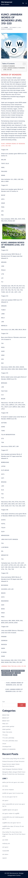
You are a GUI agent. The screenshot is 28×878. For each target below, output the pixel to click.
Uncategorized (6, 746)
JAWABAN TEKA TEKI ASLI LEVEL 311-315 (13, 666)
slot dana (5, 786)
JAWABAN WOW (5, 670)
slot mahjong (16, 817)
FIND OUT (5, 723)
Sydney (18, 875)
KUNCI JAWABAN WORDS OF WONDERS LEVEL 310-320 (14, 68)
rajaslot (9, 810)
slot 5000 (5, 840)
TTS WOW (17, 672)
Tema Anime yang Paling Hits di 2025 (13, 758)
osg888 (17, 813)
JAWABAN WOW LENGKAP (18, 670)
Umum (4, 743)
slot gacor (14, 782)
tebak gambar (6, 729)
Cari (3, 701)
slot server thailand (8, 789)
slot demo (5, 854)
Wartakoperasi (6, 2)
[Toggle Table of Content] (23, 63)
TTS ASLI (5, 735)
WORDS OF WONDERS (7, 29)
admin (6, 27)
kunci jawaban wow (7, 672)
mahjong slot (6, 843)
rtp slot (7, 797)
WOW (15, 674)
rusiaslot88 (5, 850)
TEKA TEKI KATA (7, 732)
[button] (23, 3)
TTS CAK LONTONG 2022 (10, 741)
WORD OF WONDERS (7, 674)
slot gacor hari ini (11, 793)
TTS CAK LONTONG (8, 738)
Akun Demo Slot (17, 832)
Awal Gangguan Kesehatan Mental (12, 769)
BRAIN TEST (5, 721)
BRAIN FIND (5, 715)
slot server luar (16, 804)
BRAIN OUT (5, 718)
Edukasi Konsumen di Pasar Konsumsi (13, 761)
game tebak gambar (8, 726)
